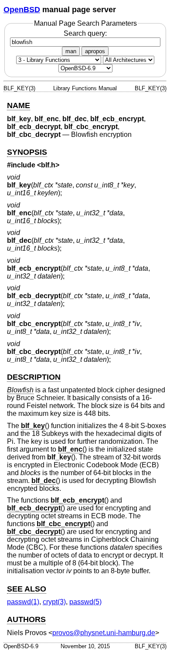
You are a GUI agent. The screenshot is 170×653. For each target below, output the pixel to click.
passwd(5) (85, 601)
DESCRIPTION (34, 377)
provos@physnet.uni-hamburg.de (103, 632)
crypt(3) (54, 601)
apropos (95, 51)
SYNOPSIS (27, 152)
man (70, 51)
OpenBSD (21, 9)
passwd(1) (23, 601)
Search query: (85, 33)
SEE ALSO (26, 589)
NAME (18, 105)
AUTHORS (26, 619)
